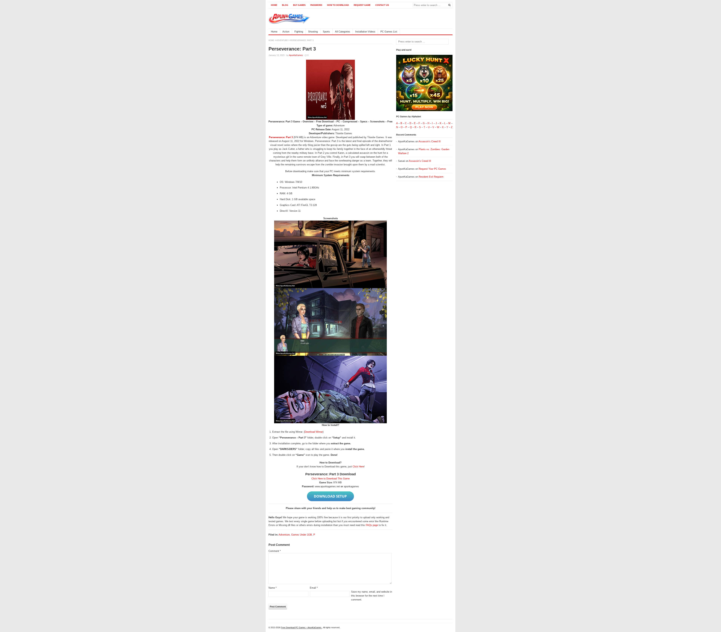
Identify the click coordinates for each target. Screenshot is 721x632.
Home (274, 5)
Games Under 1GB (301, 534)
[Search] (449, 5)
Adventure (282, 40)
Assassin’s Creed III (430, 141)
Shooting (313, 31)
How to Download (338, 5)
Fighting (298, 31)
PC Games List (388, 31)
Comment (274, 551)
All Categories (342, 31)
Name (272, 587)
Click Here (358, 466)
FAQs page (372, 525)
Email (314, 587)
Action (285, 31)
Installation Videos (365, 31)
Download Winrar (314, 431)
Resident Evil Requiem (431, 176)
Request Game (362, 5)
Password (316, 5)
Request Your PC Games (432, 168)
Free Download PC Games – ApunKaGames (301, 627)
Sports (326, 31)
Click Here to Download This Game (330, 478)
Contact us (382, 5)
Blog (285, 5)
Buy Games (299, 5)
